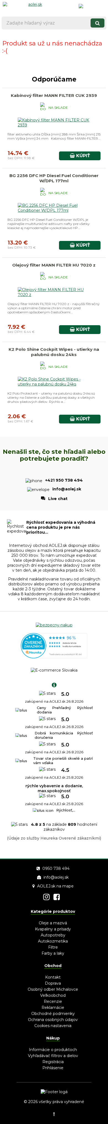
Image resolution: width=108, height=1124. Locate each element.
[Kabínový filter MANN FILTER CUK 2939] (54, 125)
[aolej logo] (33, 6)
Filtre (53, 947)
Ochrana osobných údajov (53, 1019)
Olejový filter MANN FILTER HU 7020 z (54, 265)
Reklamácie (53, 1007)
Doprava (53, 983)
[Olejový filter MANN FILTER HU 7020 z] (54, 294)
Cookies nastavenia (52, 1025)
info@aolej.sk (56, 877)
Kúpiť (82, 155)
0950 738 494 (56, 868)
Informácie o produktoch (53, 1049)
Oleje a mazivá (53, 923)
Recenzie (53, 1001)
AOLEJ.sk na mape (55, 886)
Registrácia (53, 1061)
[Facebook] (56, 897)
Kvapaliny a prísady (53, 929)
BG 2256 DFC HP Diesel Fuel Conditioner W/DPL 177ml (54, 178)
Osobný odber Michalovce (53, 989)
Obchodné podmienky (53, 1013)
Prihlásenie (52, 1067)
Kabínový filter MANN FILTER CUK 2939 (54, 95)
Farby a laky (53, 953)
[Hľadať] (97, 23)
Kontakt (53, 977)
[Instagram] (46, 897)
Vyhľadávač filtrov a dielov (53, 1055)
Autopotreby (53, 935)
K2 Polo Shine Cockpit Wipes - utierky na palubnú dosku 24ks (54, 352)
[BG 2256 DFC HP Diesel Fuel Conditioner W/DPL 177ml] (54, 210)
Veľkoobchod (53, 995)
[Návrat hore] (54, 1114)
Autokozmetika (53, 941)
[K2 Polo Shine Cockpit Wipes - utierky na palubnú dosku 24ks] (54, 384)
